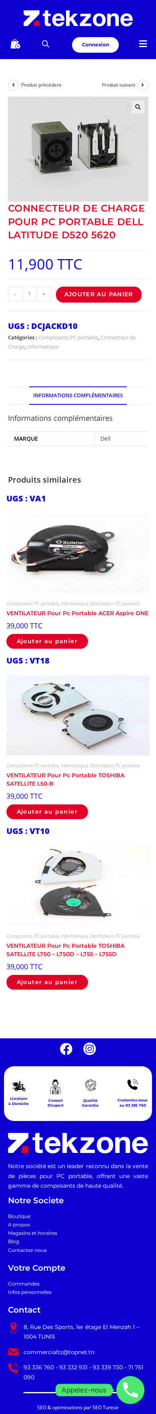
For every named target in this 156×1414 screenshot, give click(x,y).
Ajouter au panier (98, 294)
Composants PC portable (68, 337)
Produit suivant (118, 84)
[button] (143, 43)
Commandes (24, 1284)
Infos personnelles (30, 1292)
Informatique (43, 346)
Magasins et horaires (32, 1233)
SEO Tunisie (105, 1407)
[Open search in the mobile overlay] (46, 43)
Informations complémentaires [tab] (78, 395)
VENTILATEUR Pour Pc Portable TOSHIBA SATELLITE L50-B (65, 779)
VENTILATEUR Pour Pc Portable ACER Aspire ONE (77, 613)
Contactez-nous (27, 1250)
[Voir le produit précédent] (13, 85)
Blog (13, 1241)
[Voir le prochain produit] (142, 85)
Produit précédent (41, 84)
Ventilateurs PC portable (115, 603)
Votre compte (36, 1268)
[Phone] (130, 1390)
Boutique (19, 1216)
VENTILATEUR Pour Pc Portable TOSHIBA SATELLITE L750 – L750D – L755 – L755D (65, 950)
